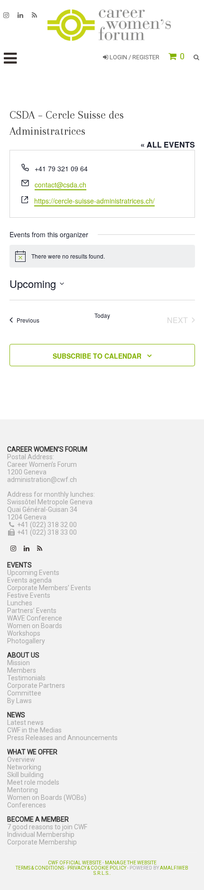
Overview (21, 759)
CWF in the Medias (34, 730)
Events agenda (29, 580)
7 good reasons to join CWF (47, 827)
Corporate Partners (36, 685)
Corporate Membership (42, 842)
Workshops (23, 633)
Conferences (26, 805)
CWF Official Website (75, 862)
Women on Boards (34, 626)
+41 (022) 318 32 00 (47, 524)
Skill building (25, 775)
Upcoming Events (33, 572)
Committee (24, 693)
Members (21, 670)
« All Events (167, 144)
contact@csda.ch (60, 184)
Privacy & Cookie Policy (96, 868)
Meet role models (33, 782)
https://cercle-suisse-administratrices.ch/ (94, 200)
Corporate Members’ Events (49, 588)
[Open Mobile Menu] (10, 58)
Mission (18, 663)
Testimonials (26, 678)
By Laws (19, 701)
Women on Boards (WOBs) (46, 797)
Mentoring (22, 790)
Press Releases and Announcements (62, 738)
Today (102, 315)
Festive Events (28, 595)
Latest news (25, 722)
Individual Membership (40, 834)
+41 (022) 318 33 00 (47, 532)
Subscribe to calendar (97, 356)
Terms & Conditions (40, 868)
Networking (24, 767)
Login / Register (133, 57)
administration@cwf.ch (42, 479)
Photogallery (26, 641)
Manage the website (131, 862)
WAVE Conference (34, 618)
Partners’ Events (31, 610)
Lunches (19, 603)
